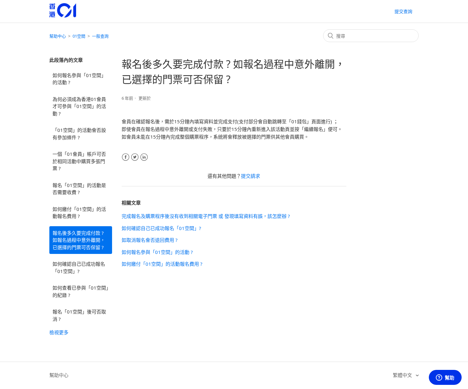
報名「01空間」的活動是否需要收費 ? (79, 189)
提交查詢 (403, 11)
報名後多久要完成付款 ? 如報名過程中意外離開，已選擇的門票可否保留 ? (79, 240)
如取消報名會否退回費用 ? (150, 240)
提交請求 (250, 176)
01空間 (79, 36)
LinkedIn (144, 157)
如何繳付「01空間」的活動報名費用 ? (79, 213)
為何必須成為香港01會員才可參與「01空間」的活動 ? (79, 106)
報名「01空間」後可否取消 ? (79, 315)
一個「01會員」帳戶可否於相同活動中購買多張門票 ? (79, 161)
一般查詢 (100, 36)
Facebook (126, 157)
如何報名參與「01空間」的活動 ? (79, 79)
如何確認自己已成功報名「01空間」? (79, 267)
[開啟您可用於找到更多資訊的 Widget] (445, 378)
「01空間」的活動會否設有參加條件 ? (79, 133)
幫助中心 (57, 36)
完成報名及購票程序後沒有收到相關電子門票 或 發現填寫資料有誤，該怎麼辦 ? (206, 216)
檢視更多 (58, 332)
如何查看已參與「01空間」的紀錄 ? (81, 291)
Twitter (135, 157)
